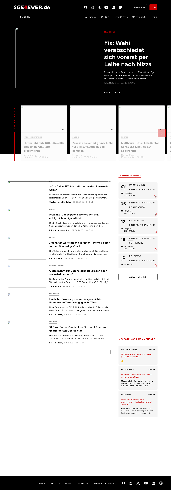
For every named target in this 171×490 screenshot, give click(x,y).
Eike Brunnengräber (60, 230)
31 (109, 266)
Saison (105, 16)
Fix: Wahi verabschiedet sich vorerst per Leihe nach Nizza (128, 53)
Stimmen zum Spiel (56, 265)
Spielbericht (54, 293)
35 (109, 323)
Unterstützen (139, 7)
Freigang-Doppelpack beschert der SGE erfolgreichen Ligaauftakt (74, 216)
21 (109, 295)
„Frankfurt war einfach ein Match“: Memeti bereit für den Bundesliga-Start (79, 244)
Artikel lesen (112, 92)
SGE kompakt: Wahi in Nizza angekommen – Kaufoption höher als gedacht (136, 401)
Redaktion (55, 483)
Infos (153, 16)
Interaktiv (121, 16)
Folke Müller (79, 154)
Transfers (109, 32)
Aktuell (90, 16)
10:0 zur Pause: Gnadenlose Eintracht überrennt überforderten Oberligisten (78, 328)
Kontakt (43, 483)
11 (109, 182)
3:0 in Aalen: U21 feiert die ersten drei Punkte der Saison (79, 188)
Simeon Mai (55, 286)
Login (153, 7)
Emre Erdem (30, 154)
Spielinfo (53, 322)
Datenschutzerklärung (103, 483)
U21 (50, 181)
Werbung (68, 483)
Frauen (52, 209)
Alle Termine (138, 276)
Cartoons (139, 16)
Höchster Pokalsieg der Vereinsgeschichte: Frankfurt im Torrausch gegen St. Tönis (75, 300)
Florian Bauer (128, 154)
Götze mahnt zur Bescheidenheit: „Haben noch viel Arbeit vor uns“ (78, 272)
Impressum (83, 483)
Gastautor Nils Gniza (60, 201)
